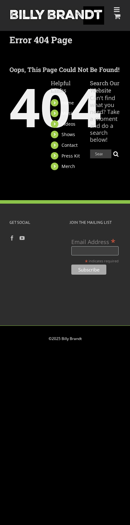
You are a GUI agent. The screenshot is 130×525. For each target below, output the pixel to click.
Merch (68, 166)
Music (68, 113)
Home (68, 103)
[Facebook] (12, 238)
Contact (70, 145)
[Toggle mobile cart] (117, 16)
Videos (68, 124)
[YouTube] (22, 238)
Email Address (93, 241)
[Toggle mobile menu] (117, 9)
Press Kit (71, 156)
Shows (68, 134)
